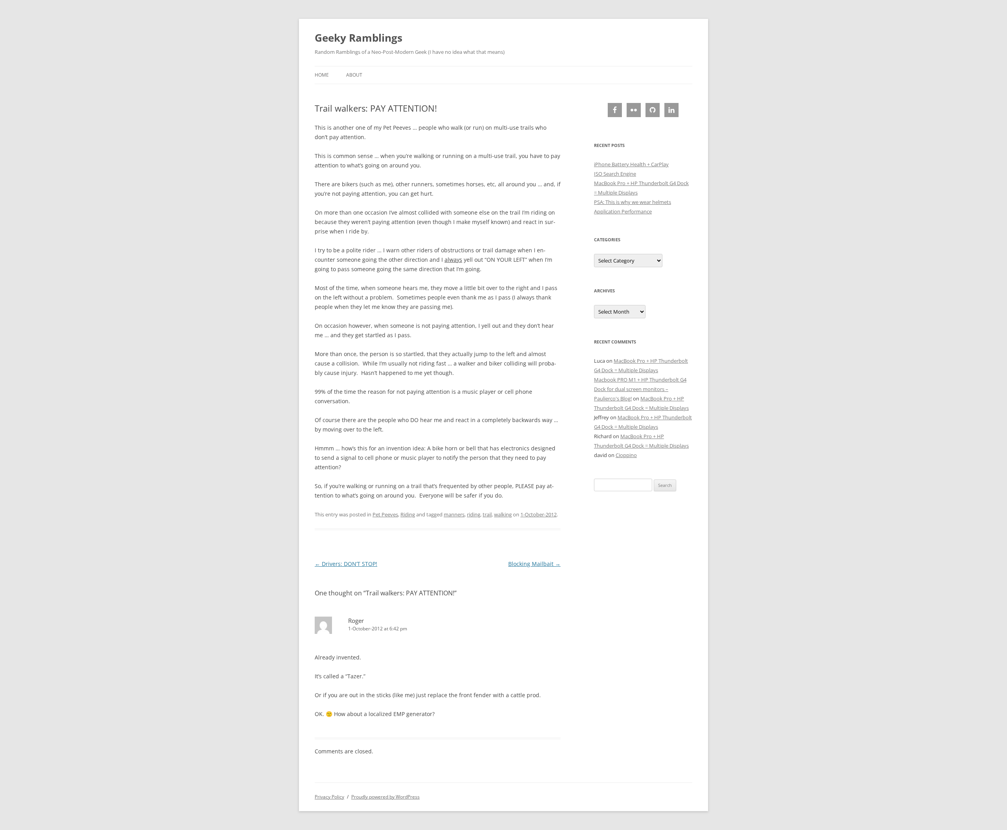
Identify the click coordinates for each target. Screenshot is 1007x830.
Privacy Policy (329, 796)
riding (473, 514)
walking (503, 514)
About (354, 75)
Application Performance (623, 211)
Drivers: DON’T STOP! (346, 563)
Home (322, 75)
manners (454, 514)
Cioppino (626, 455)
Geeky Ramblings (358, 38)
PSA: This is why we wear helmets (632, 202)
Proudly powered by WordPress (385, 796)
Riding (407, 514)
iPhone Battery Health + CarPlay (631, 164)
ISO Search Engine (615, 173)
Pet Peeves (385, 514)
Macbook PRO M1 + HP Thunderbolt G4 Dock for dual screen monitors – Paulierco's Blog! (640, 389)
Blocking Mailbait (534, 563)
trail (487, 514)
